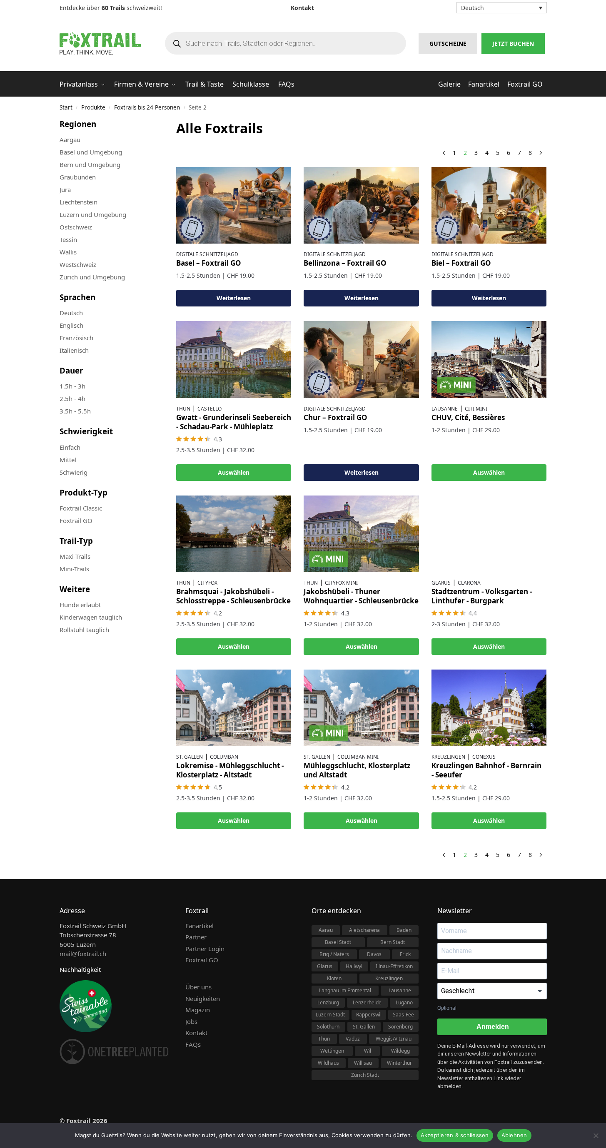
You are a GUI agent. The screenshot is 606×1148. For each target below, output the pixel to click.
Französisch (76, 338)
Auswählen (233, 472)
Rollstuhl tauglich (84, 629)
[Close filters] (144, 123)
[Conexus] (488, 708)
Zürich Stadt (365, 1074)
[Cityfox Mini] (361, 534)
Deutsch (71, 313)
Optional (446, 1008)
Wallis (68, 252)
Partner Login (204, 948)
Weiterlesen (234, 298)
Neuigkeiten (202, 998)
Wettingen (332, 1050)
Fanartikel (199, 925)
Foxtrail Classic (81, 508)
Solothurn (328, 1026)
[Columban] (233, 708)
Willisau (363, 1062)
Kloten (334, 978)
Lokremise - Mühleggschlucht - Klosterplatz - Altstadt (230, 770)
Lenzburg (328, 1002)
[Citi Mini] (488, 359)
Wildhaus (328, 1062)
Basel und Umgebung (91, 152)
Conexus (484, 756)
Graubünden (78, 177)
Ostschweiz (76, 227)
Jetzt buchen (513, 43)
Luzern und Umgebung (93, 214)
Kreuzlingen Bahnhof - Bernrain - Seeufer (486, 770)
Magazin (197, 1010)
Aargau (70, 139)
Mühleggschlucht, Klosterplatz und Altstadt (357, 770)
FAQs (193, 1044)
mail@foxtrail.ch (83, 953)
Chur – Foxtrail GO (335, 417)
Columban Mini (358, 756)
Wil (367, 1050)
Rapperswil (369, 1014)
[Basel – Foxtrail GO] (233, 205)
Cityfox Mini (341, 582)
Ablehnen (514, 1135)
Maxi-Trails (75, 556)
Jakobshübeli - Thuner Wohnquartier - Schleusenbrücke (361, 596)
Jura (65, 189)
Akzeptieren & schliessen (455, 1135)
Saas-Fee (403, 1014)
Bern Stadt (392, 942)
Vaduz (353, 1038)
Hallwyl (354, 966)
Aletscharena (364, 930)
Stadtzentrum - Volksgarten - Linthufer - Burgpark (481, 596)
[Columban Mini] (361, 708)
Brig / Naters (334, 954)
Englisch (71, 325)
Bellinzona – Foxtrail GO (345, 263)
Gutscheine (447, 43)
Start (66, 107)
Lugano (404, 1002)
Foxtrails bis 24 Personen (147, 107)
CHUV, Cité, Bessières (468, 417)
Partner (196, 937)
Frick (405, 954)
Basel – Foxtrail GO (208, 263)
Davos (374, 954)
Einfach (70, 447)
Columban (224, 756)
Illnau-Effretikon (394, 966)
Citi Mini (476, 408)
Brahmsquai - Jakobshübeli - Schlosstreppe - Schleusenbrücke (233, 596)
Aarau (326, 930)
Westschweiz (78, 264)
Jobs (191, 1021)
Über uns (198, 987)
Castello (209, 408)
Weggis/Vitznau (393, 1038)
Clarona (469, 582)
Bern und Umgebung (90, 164)
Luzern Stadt (330, 1014)
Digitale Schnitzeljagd (207, 254)
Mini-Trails (74, 569)
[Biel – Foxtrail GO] (488, 205)
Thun (183, 408)
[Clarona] (488, 534)
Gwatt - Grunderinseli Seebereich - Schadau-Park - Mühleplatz (233, 422)
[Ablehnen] (595, 1135)
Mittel (68, 460)
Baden (404, 930)
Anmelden (492, 1026)
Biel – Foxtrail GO (461, 263)
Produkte (93, 107)
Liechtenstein (78, 202)
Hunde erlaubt (80, 604)
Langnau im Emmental (345, 990)
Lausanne (444, 408)
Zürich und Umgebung (92, 277)
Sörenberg (400, 1026)
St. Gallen (189, 756)
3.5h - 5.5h (75, 411)
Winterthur (399, 1062)
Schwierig (73, 472)
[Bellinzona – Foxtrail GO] (361, 205)
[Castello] (233, 359)
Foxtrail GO (76, 520)
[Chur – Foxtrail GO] (361, 359)
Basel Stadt (338, 942)
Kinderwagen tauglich (91, 617)
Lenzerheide (367, 1002)
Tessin (68, 239)
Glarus (441, 582)
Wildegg (400, 1050)
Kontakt (196, 1032)
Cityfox (207, 582)
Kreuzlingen (448, 756)
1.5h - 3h (72, 386)
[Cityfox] (233, 534)
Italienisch (74, 350)
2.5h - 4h (72, 398)
